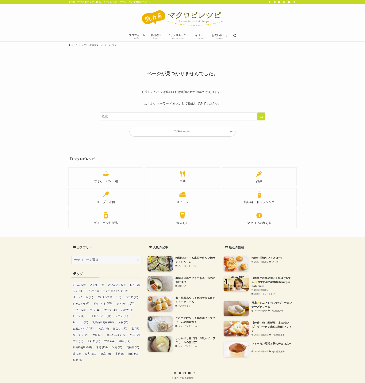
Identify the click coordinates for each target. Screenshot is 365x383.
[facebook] (269, 2)
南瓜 (104, 328)
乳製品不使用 (103, 322)
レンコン (80, 322)
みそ (77, 291)
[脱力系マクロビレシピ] (182, 18)
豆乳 (90, 353)
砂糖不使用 (82, 347)
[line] (279, 2)
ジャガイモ (81, 303)
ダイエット (103, 303)
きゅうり (97, 284)
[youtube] (289, 2)
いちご (79, 284)
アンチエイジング (116, 291)
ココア (131, 297)
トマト (79, 309)
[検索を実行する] (261, 116)
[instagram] (274, 2)
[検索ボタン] (235, 36)
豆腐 (106, 353)
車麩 (119, 353)
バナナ (127, 309)
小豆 (135, 334)
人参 (123, 322)
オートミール (83, 297)
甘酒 (109, 341)
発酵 (124, 341)
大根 (97, 334)
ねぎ (135, 284)
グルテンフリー (109, 297)
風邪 (78, 359)
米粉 (102, 347)
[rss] (294, 2)
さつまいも (116, 284)
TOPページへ (182, 131)
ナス (95, 309)
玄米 (78, 341)
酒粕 (133, 353)
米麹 (117, 347)
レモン (121, 316)
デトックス (125, 303)
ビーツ (78, 316)
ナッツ (110, 309)
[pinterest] (284, 2)
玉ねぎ (93, 341)
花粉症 (132, 347)
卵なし (120, 328)
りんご (92, 291)
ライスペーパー (100, 316)
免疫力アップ (83, 328)
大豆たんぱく (116, 334)
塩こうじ (80, 334)
